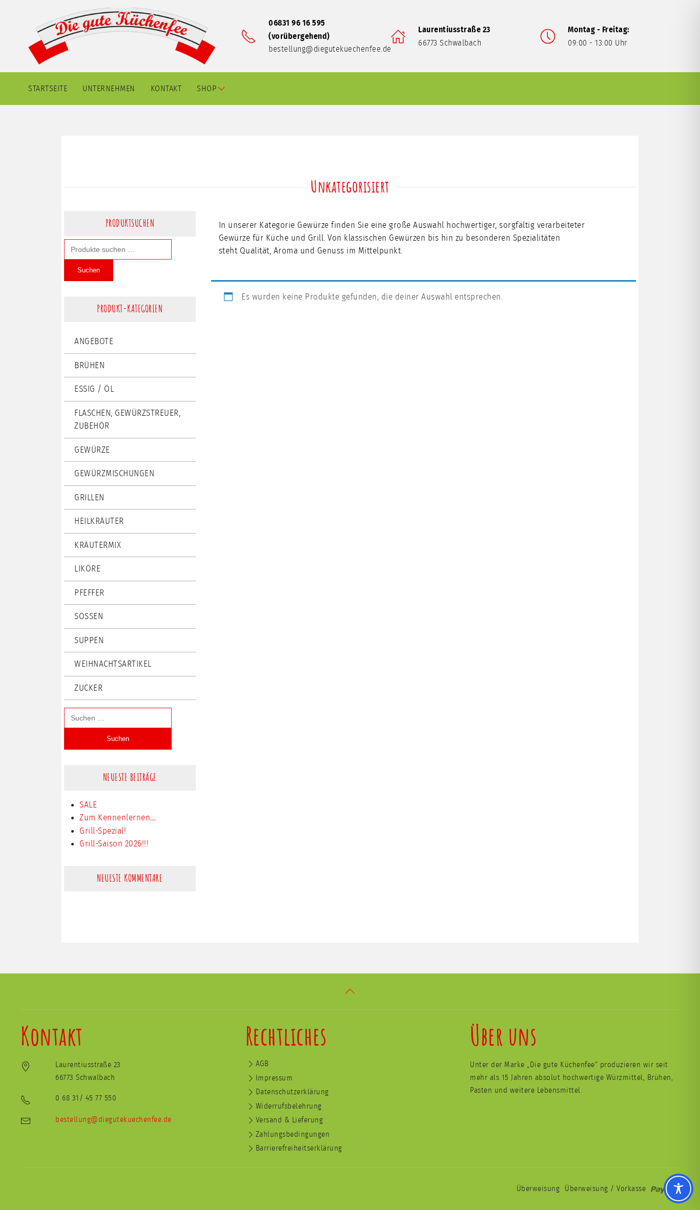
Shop (206, 88)
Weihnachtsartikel (113, 664)
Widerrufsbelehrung (289, 1106)
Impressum (274, 1078)
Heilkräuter (99, 521)
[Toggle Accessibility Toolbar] (678, 1188)
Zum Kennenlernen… (117, 817)
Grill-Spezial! (102, 830)
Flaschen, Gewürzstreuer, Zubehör (127, 420)
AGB (262, 1064)
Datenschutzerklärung (292, 1092)
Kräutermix (97, 545)
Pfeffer (89, 592)
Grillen (89, 497)
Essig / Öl (94, 389)
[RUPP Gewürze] (125, 36)
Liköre (87, 568)
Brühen (89, 365)
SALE (88, 804)
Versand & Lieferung (289, 1120)
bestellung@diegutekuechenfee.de (330, 49)
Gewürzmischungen (114, 473)
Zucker (88, 688)
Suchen (88, 270)
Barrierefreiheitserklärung (299, 1148)
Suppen (89, 640)
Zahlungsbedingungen (293, 1134)
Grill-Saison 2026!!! (114, 843)
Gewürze (92, 449)
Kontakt (166, 88)
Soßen (88, 616)
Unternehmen (109, 88)
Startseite (47, 88)
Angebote (93, 341)
